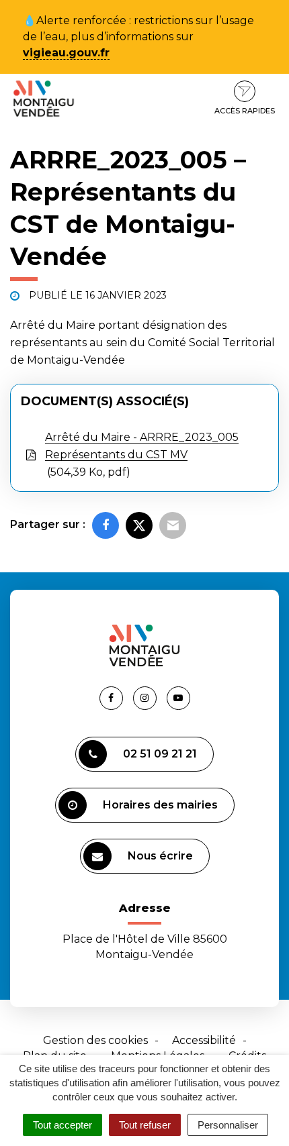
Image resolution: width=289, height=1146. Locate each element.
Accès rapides (244, 110)
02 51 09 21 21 (160, 753)
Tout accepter (62, 1125)
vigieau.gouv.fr (66, 52)
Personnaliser (228, 1125)
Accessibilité (204, 1040)
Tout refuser (145, 1125)
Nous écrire (160, 855)
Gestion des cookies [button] (95, 1040)
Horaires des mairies (160, 804)
